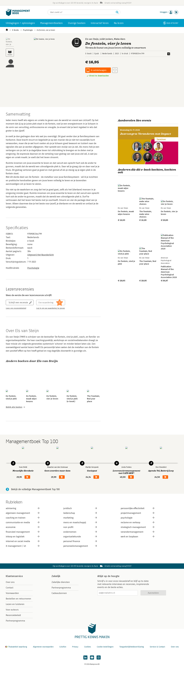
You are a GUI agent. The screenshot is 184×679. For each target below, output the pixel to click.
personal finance (71, 541)
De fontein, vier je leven (46, 30)
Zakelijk (56, 576)
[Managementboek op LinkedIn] (85, 657)
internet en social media (18, 541)
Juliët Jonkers (106, 39)
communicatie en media (18, 522)
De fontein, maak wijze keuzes (31, 399)
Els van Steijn (92, 39)
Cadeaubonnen (59, 593)
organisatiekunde (72, 536)
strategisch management (133, 527)
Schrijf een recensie (18, 302)
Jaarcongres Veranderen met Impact (145, 134)
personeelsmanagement (75, 546)
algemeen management (18, 513)
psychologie (126, 517)
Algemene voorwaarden (43, 647)
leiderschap (69, 513)
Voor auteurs (12, 609)
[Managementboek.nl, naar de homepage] (18, 15)
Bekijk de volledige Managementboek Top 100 (35, 489)
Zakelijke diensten (61, 582)
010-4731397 (172, 23)
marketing (68, 517)
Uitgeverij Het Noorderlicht (40, 255)
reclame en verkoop (130, 522)
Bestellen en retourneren (18, 598)
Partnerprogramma (15, 620)
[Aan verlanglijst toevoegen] (115, 70)
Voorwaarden (12, 593)
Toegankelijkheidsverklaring (131, 647)
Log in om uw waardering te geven (50, 308)
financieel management (18, 532)
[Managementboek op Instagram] (99, 657)
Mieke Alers (119, 39)
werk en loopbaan (129, 536)
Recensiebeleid (13, 615)
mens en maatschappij (74, 522)
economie (10, 527)
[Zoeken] (117, 12)
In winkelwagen (98, 70)
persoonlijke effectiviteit (132, 508)
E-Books (15, 30)
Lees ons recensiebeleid (16, 308)
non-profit (68, 527)
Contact (9, 587)
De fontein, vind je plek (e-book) (72, 399)
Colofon (62, 647)
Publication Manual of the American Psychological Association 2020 (169, 272)
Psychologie (28, 30)
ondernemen (69, 532)
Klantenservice (14, 576)
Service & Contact (157, 647)
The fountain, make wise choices (145, 214)
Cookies (87, 647)
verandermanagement (132, 532)
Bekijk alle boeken (14, 407)
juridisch (67, 508)
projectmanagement (131, 513)
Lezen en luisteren (15, 604)
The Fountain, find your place (93, 399)
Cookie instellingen (105, 647)
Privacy (75, 647)
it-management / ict (16, 546)
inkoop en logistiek (15, 536)
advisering (11, 508)
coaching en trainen (15, 517)
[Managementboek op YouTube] (92, 657)
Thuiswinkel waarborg (18, 647)
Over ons (10, 582)
